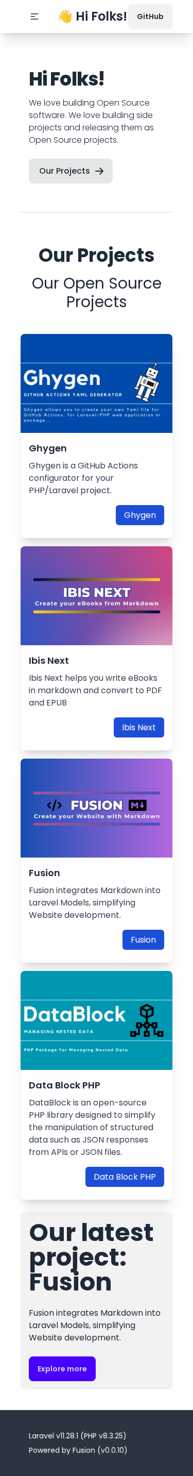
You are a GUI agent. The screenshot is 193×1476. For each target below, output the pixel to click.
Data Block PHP (125, 1177)
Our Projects (64, 171)
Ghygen (140, 515)
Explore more (62, 1369)
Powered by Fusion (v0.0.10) (78, 1450)
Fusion (143, 940)
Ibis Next (139, 727)
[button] (34, 16)
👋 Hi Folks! (92, 16)
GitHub (150, 16)
